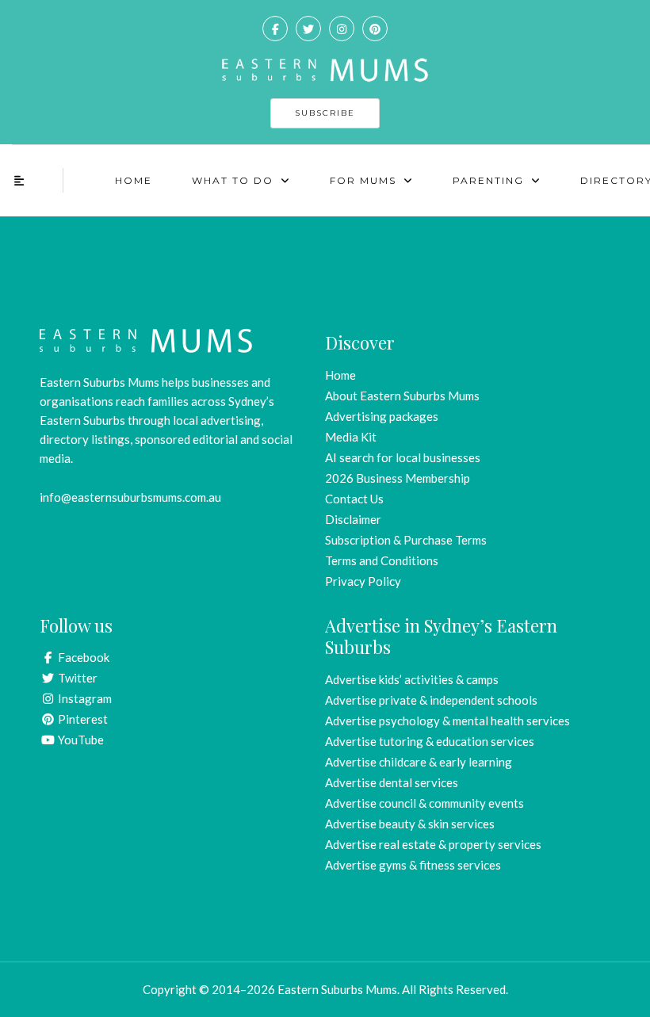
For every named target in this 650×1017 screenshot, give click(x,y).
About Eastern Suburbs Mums (402, 395)
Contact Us (354, 498)
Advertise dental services (391, 782)
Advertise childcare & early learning (418, 761)
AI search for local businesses (402, 457)
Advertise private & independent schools (431, 700)
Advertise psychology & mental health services (447, 720)
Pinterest (81, 719)
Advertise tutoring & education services (429, 741)
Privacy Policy (363, 581)
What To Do (232, 180)
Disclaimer (353, 519)
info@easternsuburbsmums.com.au (130, 497)
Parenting (488, 180)
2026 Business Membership (397, 478)
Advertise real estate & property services (433, 844)
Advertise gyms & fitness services (413, 864)
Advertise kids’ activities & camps (412, 679)
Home (133, 180)
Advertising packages (381, 416)
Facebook (82, 657)
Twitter (76, 677)
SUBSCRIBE (325, 113)
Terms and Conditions (381, 560)
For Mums (363, 180)
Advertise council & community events (424, 803)
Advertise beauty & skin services (410, 823)
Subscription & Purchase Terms (406, 539)
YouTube (79, 739)
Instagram (83, 698)
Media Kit (351, 436)
